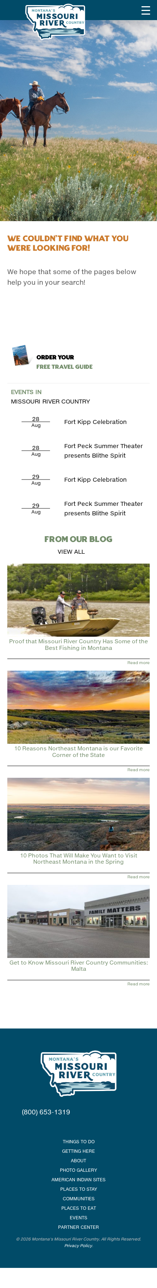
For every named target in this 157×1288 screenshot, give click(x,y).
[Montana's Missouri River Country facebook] (69, 1126)
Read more (138, 662)
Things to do (79, 1141)
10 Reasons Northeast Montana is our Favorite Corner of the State (78, 751)
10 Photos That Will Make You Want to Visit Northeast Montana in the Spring (78, 858)
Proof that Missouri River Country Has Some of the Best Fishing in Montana (78, 644)
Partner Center (78, 1227)
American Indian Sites (78, 1179)
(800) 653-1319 (46, 1112)
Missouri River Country (50, 396)
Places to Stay (78, 1189)
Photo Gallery (78, 1170)
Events (78, 1217)
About (78, 1160)
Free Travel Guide (65, 362)
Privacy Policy (78, 1245)
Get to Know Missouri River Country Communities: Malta (78, 965)
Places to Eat (78, 1208)
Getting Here (78, 1151)
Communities (79, 1198)
